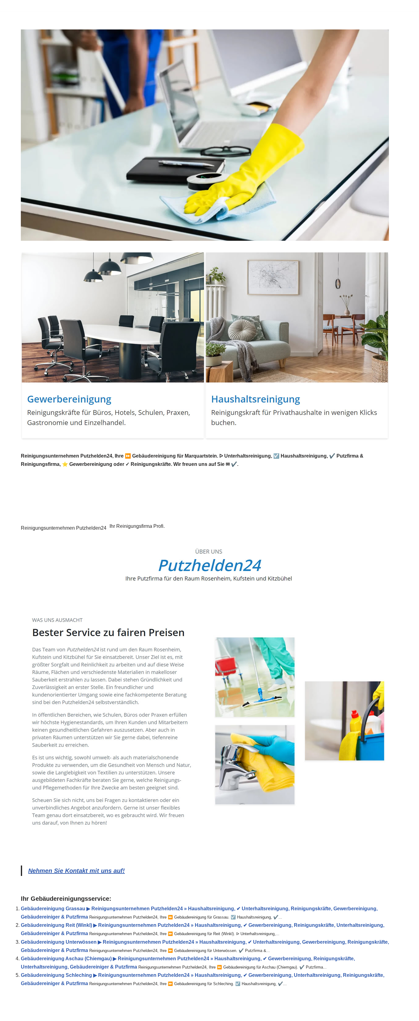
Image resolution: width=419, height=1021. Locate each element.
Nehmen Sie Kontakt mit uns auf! (76, 870)
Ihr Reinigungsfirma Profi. (137, 526)
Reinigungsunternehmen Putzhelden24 (63, 528)
